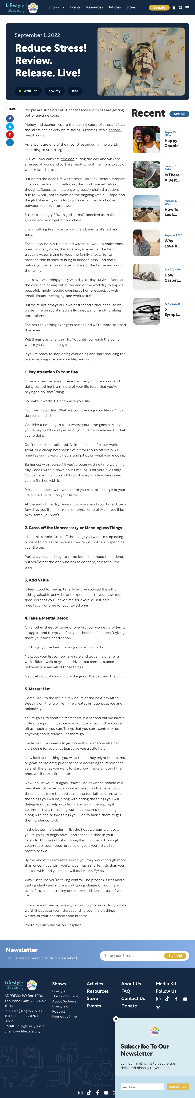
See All (179, 114)
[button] (181, 8)
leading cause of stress (93, 125)
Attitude (31, 91)
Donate (159, 7)
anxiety (55, 91)
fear (75, 91)
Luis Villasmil (50, 925)
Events (75, 7)
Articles (115, 7)
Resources (94, 7)
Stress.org (54, 150)
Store (130, 7)
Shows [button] (54, 7)
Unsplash (74, 925)
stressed (67, 159)
